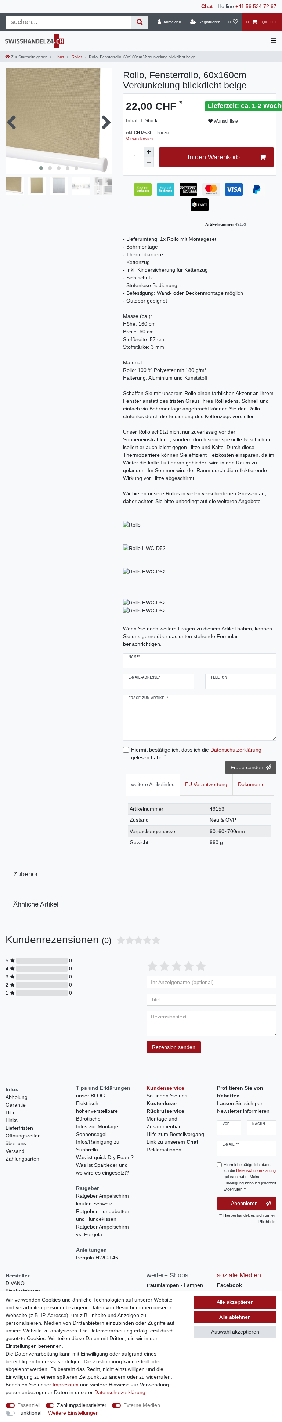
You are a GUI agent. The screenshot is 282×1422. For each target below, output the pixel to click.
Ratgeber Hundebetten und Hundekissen (102, 1215)
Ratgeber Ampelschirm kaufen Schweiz (102, 1199)
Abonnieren (244, 1203)
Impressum (66, 1384)
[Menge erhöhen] (149, 152)
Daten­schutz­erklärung (119, 1392)
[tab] (153, 784)
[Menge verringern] (149, 162)
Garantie (16, 1105)
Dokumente (251, 784)
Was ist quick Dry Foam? (105, 1157)
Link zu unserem (172, 1142)
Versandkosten (139, 139)
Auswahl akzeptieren (235, 1332)
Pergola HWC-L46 (97, 1257)
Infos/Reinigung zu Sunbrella (97, 1146)
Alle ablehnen (235, 1317)
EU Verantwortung (206, 784)
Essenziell (28, 1405)
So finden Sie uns (167, 1096)
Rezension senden (173, 1047)
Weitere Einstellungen (73, 1413)
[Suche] (139, 22)
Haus (59, 57)
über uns (16, 1143)
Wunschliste (225, 121)
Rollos (76, 57)
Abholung (17, 1097)
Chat (207, 6)
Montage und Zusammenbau (164, 1122)
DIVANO (15, 1283)
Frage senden (247, 767)
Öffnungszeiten (23, 1136)
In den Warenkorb (214, 157)
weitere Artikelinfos (152, 784)
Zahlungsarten (22, 1159)
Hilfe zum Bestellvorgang (175, 1134)
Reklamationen (164, 1150)
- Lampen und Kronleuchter (175, 1289)
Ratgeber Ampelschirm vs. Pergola (102, 1230)
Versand (15, 1151)
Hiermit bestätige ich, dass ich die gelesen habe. (196, 753)
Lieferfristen (19, 1128)
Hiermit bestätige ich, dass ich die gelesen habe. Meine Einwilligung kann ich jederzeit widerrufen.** (250, 1176)
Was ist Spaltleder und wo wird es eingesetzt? (102, 1169)
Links (12, 1120)
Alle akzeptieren (235, 1302)
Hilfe (11, 1112)
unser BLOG (90, 1096)
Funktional (29, 1413)
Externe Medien (141, 1405)
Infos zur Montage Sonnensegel (97, 1130)
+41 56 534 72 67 (255, 6)
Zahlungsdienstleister (81, 1405)
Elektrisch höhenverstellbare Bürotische (97, 1111)
